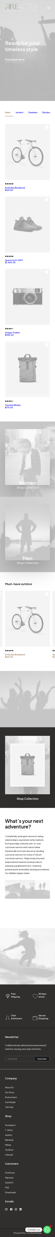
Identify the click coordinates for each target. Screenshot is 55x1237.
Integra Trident (12, 333)
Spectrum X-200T (14, 261)
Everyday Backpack (15, 188)
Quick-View (47, 127)
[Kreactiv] (21, 8)
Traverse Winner (13, 406)
